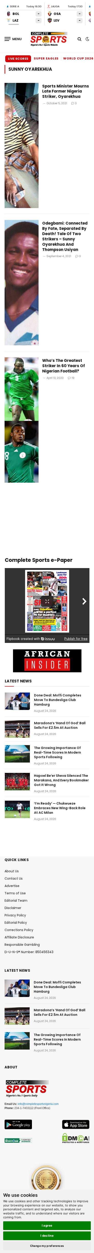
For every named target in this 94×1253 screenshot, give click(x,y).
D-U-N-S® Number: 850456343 (29, 952)
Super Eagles (46, 58)
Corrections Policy (19, 930)
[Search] (79, 39)
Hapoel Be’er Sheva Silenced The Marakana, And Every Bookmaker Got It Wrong (61, 780)
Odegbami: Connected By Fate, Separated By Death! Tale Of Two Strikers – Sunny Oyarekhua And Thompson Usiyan (65, 236)
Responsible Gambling (22, 944)
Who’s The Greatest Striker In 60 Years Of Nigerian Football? (63, 366)
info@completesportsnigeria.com (38, 1104)
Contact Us (14, 878)
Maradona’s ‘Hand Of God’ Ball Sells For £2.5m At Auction (60, 725)
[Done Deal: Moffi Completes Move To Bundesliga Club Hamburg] (17, 701)
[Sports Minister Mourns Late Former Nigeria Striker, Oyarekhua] (22, 145)
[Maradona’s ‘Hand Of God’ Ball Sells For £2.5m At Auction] (17, 729)
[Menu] (13, 39)
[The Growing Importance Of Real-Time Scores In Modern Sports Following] (17, 754)
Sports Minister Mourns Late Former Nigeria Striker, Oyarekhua (65, 91)
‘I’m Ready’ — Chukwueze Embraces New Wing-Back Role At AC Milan (60, 808)
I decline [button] (47, 1235)
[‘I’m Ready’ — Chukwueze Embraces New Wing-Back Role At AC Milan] (17, 809)
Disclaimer (13, 908)
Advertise (12, 886)
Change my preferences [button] (47, 1245)
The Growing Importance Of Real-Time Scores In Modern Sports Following (57, 752)
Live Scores (18, 58)
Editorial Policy (16, 922)
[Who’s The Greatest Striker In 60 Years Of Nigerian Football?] (22, 420)
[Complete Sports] (49, 39)
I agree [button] (47, 1225)
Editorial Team (16, 900)
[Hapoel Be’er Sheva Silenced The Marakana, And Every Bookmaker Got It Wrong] (17, 781)
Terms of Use (15, 893)
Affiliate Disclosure (19, 937)
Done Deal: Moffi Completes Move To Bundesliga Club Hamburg (57, 700)
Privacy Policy (15, 915)
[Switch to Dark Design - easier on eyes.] (86, 39)
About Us (12, 871)
